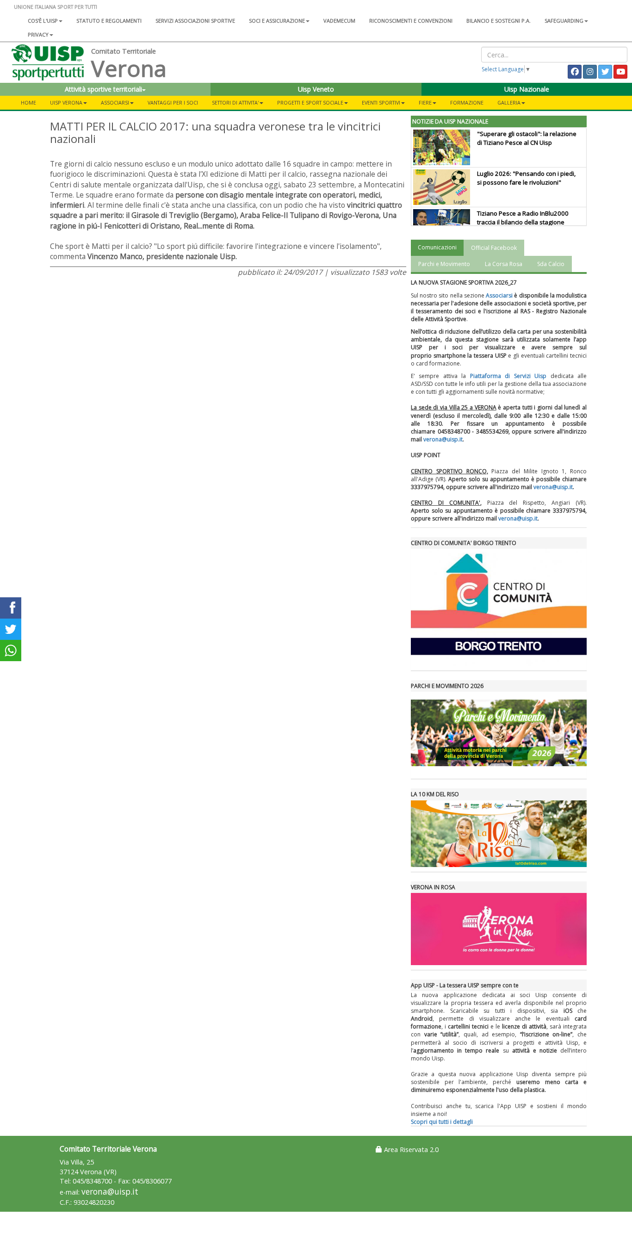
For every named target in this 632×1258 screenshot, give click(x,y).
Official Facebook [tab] (494, 248)
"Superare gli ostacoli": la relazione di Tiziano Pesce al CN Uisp (526, 138)
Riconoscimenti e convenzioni (410, 20)
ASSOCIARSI (115, 102)
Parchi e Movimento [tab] (444, 264)
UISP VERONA (66, 102)
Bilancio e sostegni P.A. (498, 20)
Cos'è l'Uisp (43, 20)
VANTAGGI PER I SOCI (173, 102)
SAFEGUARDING (564, 20)
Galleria (508, 102)
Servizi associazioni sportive (195, 20)
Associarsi (499, 295)
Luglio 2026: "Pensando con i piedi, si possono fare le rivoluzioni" (526, 177)
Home (28, 102)
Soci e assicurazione (277, 20)
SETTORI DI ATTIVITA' (235, 102)
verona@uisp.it (443, 439)
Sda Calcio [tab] (550, 264)
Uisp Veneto (316, 89)
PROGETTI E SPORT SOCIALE (310, 102)
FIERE (425, 102)
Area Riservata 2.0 (410, 1149)
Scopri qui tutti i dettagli (442, 1122)
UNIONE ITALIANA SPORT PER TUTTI (55, 6)
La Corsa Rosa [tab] (503, 264)
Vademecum (339, 20)
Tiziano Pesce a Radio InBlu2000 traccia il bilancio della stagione (523, 217)
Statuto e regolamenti (109, 20)
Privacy (38, 34)
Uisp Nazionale (526, 89)
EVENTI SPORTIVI (381, 102)
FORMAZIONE (466, 102)
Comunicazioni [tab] (437, 247)
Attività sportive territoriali (103, 89)
